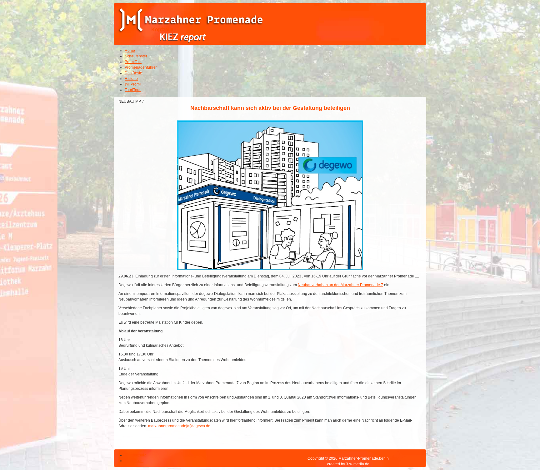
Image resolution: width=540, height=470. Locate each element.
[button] (518, 448)
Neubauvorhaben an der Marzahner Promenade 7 (340, 285)
